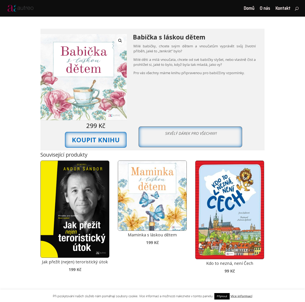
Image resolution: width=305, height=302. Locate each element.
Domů (249, 9)
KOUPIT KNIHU (96, 139)
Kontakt (282, 9)
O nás (265, 9)
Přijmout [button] (222, 296)
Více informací (241, 296)
